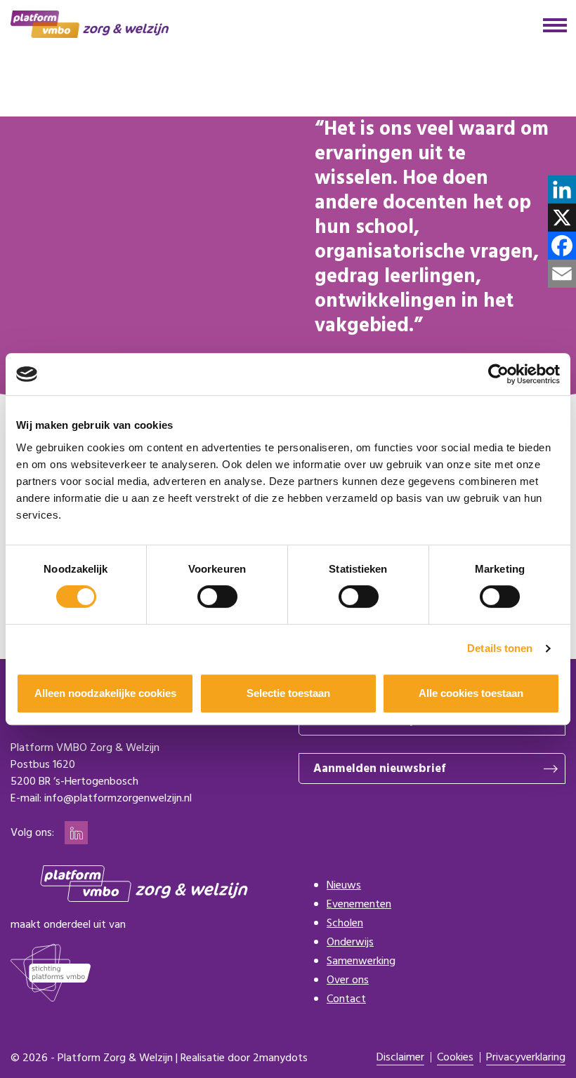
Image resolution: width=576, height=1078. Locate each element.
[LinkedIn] (562, 189)
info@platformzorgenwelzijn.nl (118, 799)
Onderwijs (350, 942)
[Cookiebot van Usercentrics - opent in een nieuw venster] (498, 374)
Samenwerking (361, 961)
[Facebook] (562, 246)
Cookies (455, 1058)
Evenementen (359, 905)
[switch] (217, 596)
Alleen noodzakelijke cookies (105, 693)
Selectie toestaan (288, 693)
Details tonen (499, 648)
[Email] (562, 274)
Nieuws (344, 886)
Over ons (348, 980)
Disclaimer (400, 1058)
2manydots (280, 1058)
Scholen (345, 923)
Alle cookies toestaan (471, 693)
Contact (346, 999)
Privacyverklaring (525, 1058)
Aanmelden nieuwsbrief (379, 768)
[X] (562, 218)
